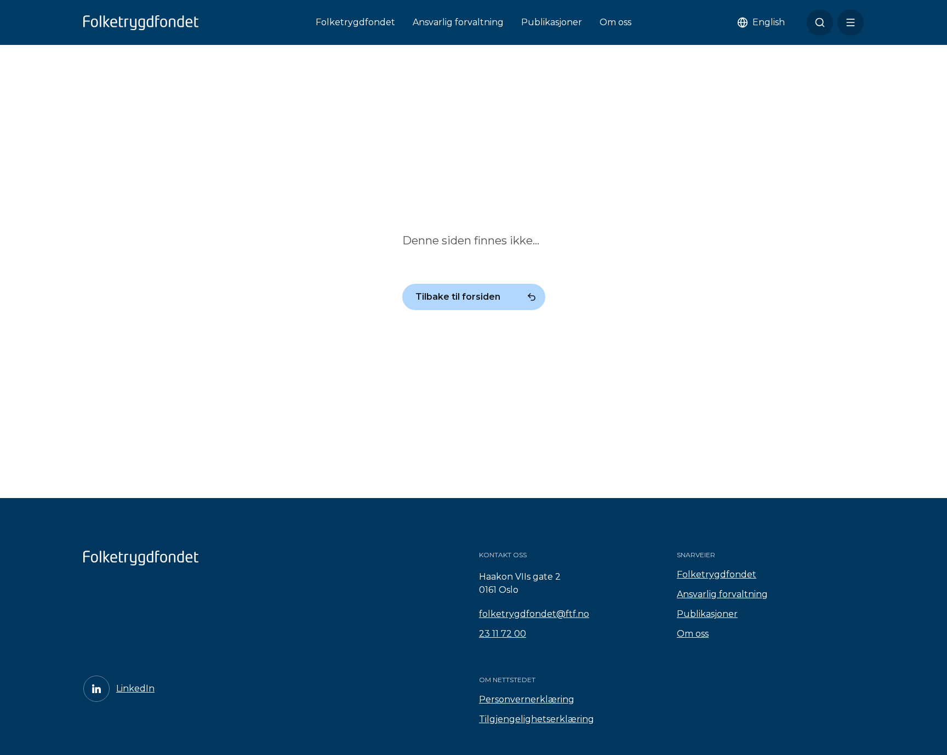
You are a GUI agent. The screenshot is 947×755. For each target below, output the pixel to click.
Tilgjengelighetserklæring (536, 719)
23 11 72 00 (502, 633)
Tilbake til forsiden (457, 296)
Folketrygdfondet (355, 22)
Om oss (615, 22)
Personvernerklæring (526, 699)
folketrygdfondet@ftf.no (534, 614)
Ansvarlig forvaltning (458, 22)
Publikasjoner (551, 22)
